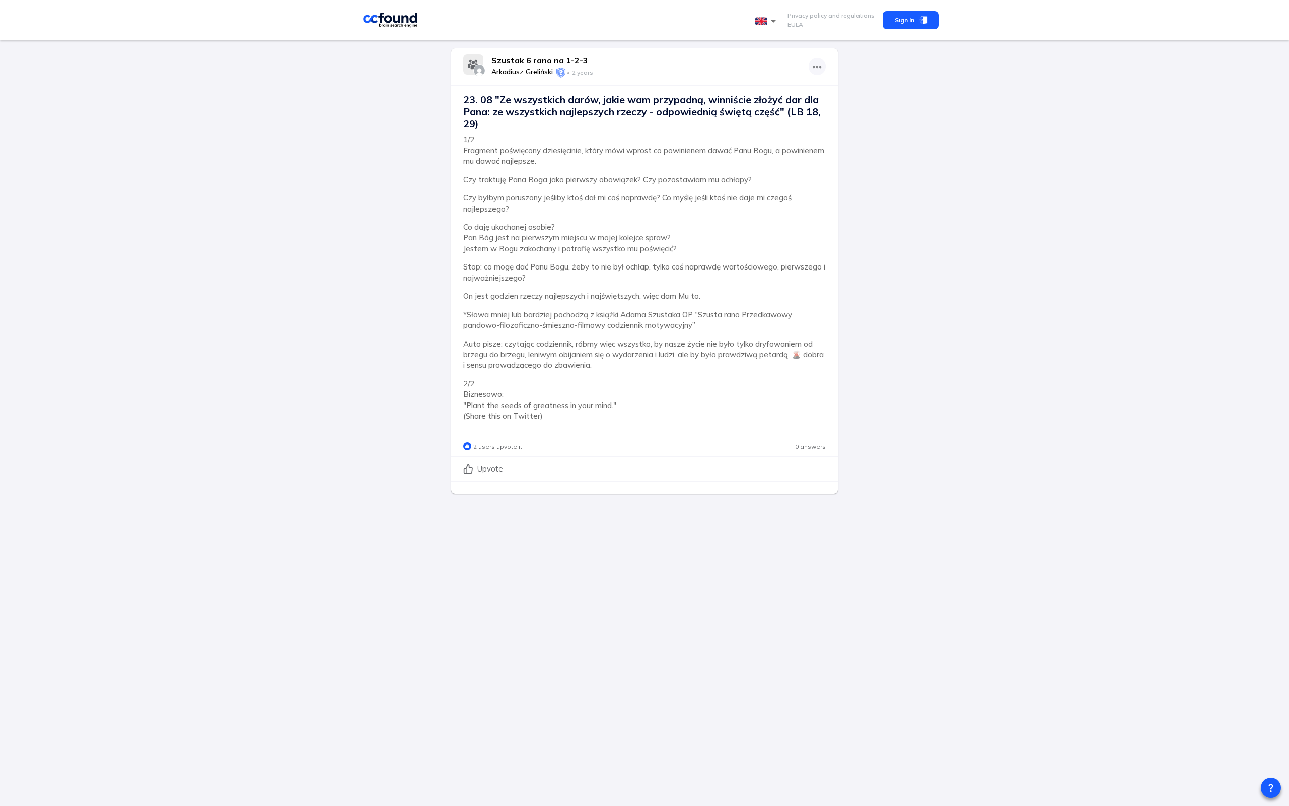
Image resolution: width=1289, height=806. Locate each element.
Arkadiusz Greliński (522, 71)
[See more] (817, 66)
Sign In (904, 20)
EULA (795, 24)
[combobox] (767, 21)
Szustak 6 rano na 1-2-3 (539, 60)
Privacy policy (807, 15)
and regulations (851, 15)
